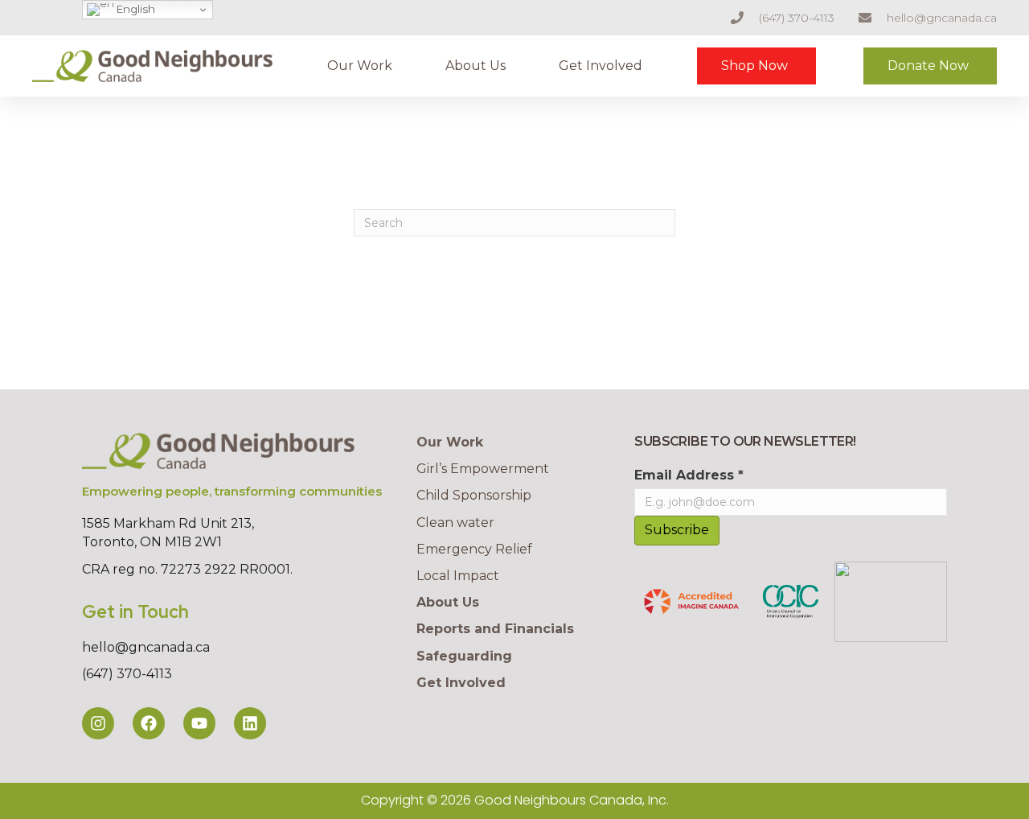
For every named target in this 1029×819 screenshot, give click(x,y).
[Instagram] (98, 723)
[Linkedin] (250, 723)
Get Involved (600, 65)
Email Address (689, 475)
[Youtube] (199, 723)
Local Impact (457, 575)
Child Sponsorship (473, 495)
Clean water (455, 522)
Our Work (359, 65)
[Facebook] (149, 723)
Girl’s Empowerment (482, 468)
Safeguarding (464, 656)
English (134, 8)
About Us (475, 65)
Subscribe (677, 529)
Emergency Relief (474, 549)
